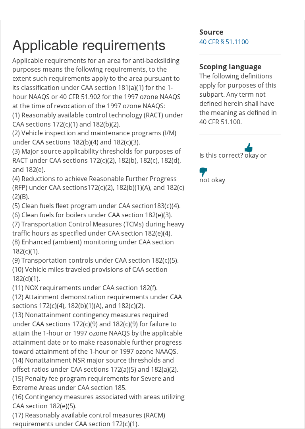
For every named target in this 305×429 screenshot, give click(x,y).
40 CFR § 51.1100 (224, 41)
